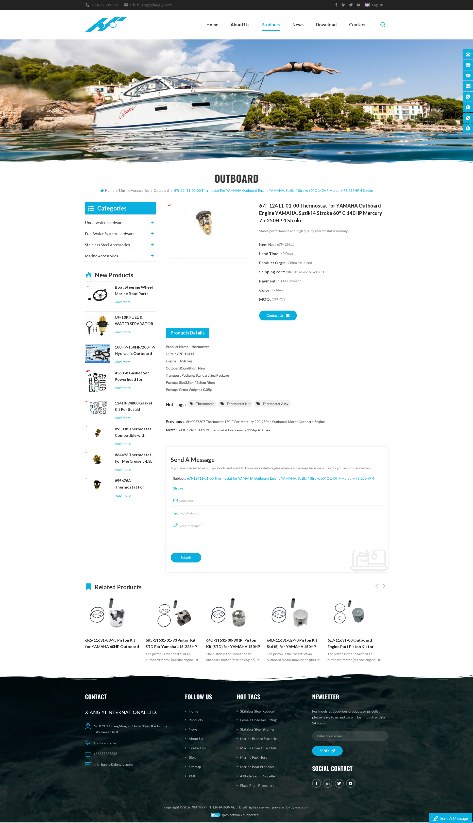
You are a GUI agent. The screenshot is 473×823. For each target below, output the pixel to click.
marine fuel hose (253, 757)
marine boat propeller (257, 767)
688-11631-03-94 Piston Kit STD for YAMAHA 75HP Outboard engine (352, 644)
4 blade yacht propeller (258, 776)
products (271, 24)
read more (123, 302)
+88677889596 (104, 4)
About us (240, 24)
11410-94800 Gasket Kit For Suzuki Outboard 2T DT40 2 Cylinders (134, 407)
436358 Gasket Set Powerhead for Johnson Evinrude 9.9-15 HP (135, 377)
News (298, 24)
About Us (196, 738)
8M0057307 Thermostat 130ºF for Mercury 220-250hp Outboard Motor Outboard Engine (255, 422)
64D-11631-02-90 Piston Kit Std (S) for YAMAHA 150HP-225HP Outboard (231, 644)
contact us (275, 315)
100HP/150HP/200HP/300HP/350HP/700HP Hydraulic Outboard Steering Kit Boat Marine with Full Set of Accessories (135, 351)
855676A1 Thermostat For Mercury (129, 484)
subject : (273, 483)
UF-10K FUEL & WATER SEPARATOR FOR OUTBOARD (134, 321)
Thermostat (205, 404)
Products (196, 720)
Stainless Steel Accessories (107, 244)
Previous (376, 586)
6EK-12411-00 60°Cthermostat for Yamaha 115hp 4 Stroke (224, 430)
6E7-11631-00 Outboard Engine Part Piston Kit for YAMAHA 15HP (290, 644)
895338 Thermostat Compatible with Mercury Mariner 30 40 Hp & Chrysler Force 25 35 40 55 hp (133, 432)
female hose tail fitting (258, 720)
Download (326, 24)
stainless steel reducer (257, 711)
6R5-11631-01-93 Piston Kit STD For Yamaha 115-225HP (110, 643)
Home (193, 711)
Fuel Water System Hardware (110, 233)
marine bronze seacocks (258, 738)
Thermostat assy (275, 404)
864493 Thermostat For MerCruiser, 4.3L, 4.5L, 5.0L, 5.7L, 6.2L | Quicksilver (134, 458)
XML (192, 776)
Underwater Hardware (104, 222)
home (212, 24)
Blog (192, 757)
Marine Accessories (101, 255)
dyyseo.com (300, 807)
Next (384, 586)
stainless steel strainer (257, 729)
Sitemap (195, 767)
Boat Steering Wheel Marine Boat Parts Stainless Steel (134, 291)
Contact (357, 24)
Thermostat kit (238, 404)
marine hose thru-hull (258, 748)
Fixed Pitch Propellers (257, 785)
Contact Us (197, 748)
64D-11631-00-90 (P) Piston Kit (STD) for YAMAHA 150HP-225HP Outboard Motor (173, 644)
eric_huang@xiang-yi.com (151, 4)
